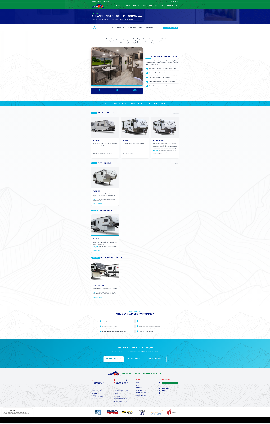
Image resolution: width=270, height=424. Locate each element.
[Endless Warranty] (127, 412)
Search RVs (119, 5)
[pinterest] (159, 393)
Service (138, 382)
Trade (134, 5)
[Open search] (177, 5)
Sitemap (164, 390)
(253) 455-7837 (128, 380)
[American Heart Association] (172, 412)
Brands (151, 5)
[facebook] (159, 383)
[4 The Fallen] (142, 412)
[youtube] (159, 388)
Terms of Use (165, 388)
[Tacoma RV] (98, 5)
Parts (138, 385)
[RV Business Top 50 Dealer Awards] (98, 412)
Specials (139, 390)
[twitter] (159, 386)
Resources (170, 5)
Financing (127, 5)
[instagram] (159, 390)
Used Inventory (141, 395)
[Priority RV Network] (113, 412)
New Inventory (141, 392)
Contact (163, 5)
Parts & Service (142, 5)
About (156, 5)
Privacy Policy (166, 386)
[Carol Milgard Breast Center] (157, 412)
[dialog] (17, 415)
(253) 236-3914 (104, 380)
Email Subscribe (171, 383)
